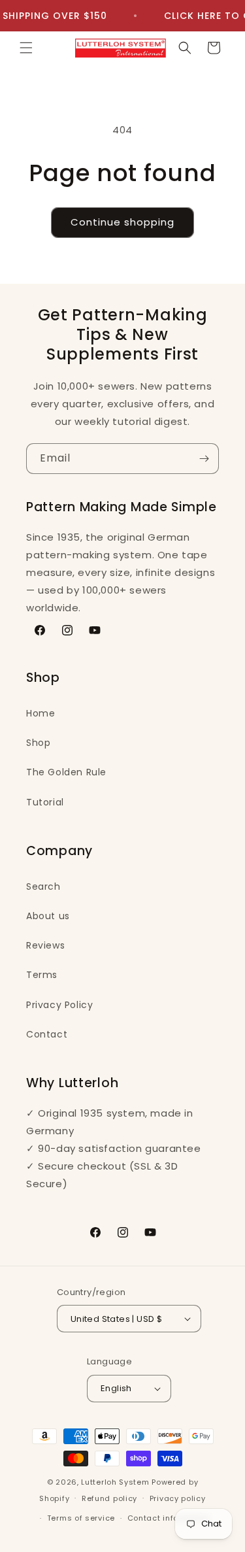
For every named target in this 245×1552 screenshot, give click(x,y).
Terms (41, 974)
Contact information (168, 1518)
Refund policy (109, 1498)
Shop (38, 742)
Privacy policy (178, 1498)
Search (43, 886)
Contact (46, 1034)
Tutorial (45, 802)
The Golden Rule (66, 772)
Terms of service (81, 1518)
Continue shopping (122, 222)
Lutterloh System (115, 1482)
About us (48, 915)
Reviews (45, 945)
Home (40, 713)
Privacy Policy (59, 1004)
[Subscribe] (203, 458)
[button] (26, 47)
